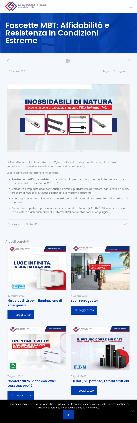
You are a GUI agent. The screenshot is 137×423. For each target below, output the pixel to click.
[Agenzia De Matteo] (25, 6)
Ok (68, 415)
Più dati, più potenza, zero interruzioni (100, 381)
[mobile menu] (131, 6)
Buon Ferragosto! (84, 301)
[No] (132, 411)
